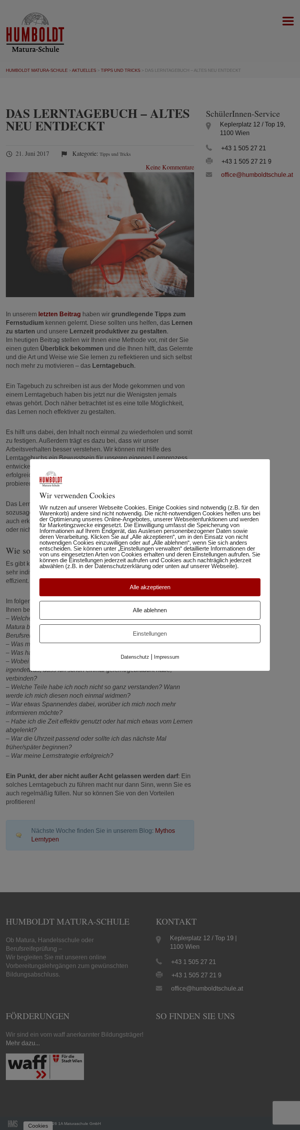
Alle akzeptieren (150, 587)
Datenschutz (135, 657)
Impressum (166, 657)
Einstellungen (150, 633)
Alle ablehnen (150, 610)
